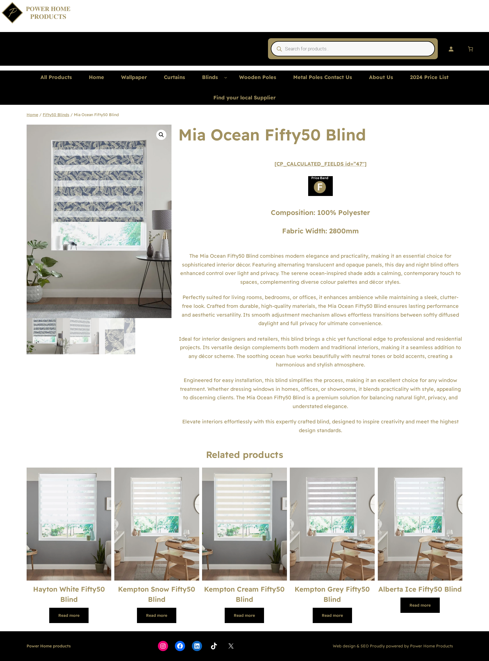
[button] (161, 135)
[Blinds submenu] (225, 77)
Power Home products (49, 646)
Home (32, 114)
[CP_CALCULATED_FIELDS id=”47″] (320, 164)
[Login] (451, 48)
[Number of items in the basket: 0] (470, 48)
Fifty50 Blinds (56, 114)
